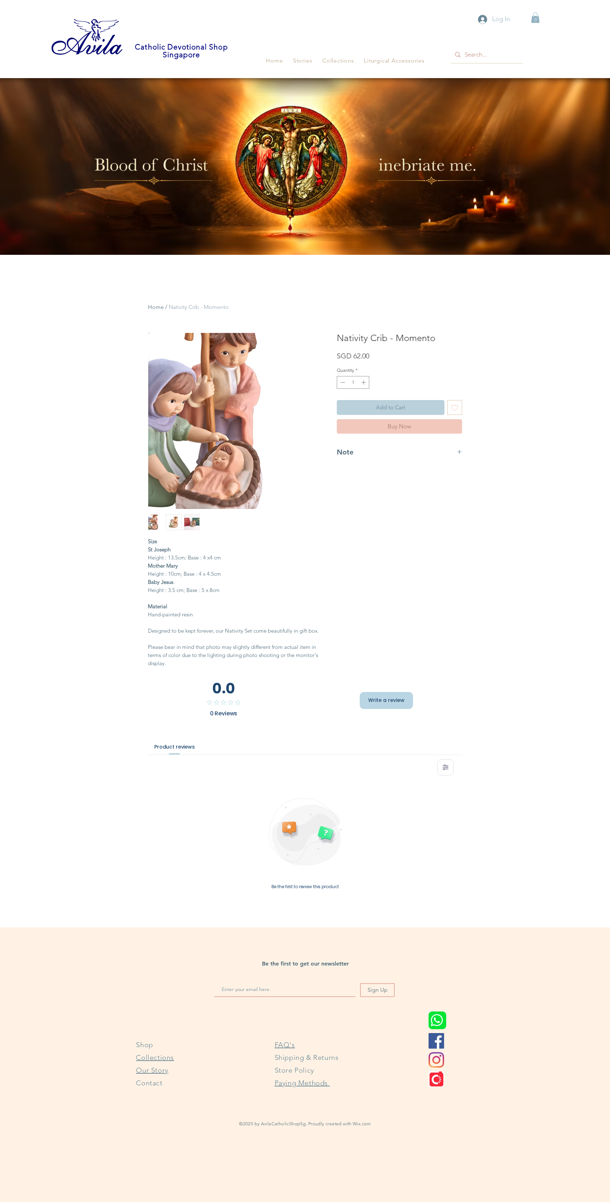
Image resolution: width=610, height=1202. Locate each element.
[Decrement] (342, 382)
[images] (436, 1079)
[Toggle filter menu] (445, 767)
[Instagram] (436, 1060)
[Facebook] (436, 1041)
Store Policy (294, 1070)
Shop (144, 1044)
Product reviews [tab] (174, 746)
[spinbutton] (353, 382)
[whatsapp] (437, 1020)
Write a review (386, 700)
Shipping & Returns (307, 1057)
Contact (149, 1083)
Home (156, 307)
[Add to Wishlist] (454, 407)
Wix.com (362, 1123)
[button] (302, 61)
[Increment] (364, 382)
